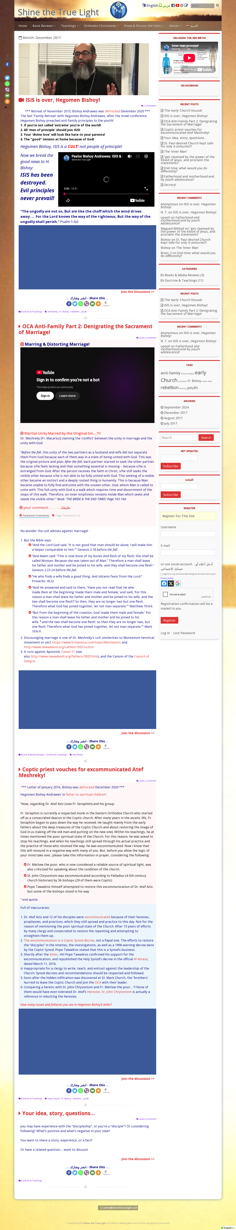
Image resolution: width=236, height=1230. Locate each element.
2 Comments (150, 105)
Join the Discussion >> (137, 292)
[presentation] (87, 125)
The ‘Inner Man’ (175, 151)
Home (23, 26)
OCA (98, 982)
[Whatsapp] (80, 303)
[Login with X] (171, 583)
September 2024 (176, 407)
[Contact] (186, 5)
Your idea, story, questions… (58, 1113)
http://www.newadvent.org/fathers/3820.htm (64, 656)
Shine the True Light (58, 12)
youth (84, 311)
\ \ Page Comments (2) (66, 515)
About (173, 26)
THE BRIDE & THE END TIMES (86, 499)
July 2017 (170, 423)
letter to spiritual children (85, 794)
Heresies (93, 992)
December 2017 (175, 413)
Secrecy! (170, 185)
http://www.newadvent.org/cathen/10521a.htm (59, 647)
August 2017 (173, 418)
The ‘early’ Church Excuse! (183, 110)
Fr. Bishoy (64, 311)
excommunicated (97, 917)
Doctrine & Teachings (31, 311)
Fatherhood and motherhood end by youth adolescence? (187, 178)
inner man (207, 381)
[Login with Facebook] (164, 583)
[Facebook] (173, 5)
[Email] (182, 5)
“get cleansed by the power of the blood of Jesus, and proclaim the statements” (188, 160)
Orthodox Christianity (100, 26)
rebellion (75, 311)
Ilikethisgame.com (128, 1223)
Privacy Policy (167, 578)
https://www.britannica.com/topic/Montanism (86, 642)
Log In (165, 632)
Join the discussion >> (137, 1078)
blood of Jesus (187, 373)
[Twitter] (74, 303)
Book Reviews (43, 26)
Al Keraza (141, 959)
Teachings (68, 26)
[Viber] (86, 303)
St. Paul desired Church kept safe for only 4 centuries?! (187, 144)
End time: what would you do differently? (184, 169)
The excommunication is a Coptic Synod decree (59, 940)
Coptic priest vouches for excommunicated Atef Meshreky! (81, 772)
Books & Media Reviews (32, 755)
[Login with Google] (177, 583)
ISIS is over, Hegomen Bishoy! (63, 99)
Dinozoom (164, 1223)
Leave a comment (147, 337)
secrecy (183, 388)
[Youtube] (178, 5)
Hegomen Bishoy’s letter (94, 1004)
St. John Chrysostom (117, 992)
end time (182, 381)
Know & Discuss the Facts (142, 26)
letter (54, 954)
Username (168, 527)
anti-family (53, 311)
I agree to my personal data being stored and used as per (188, 576)
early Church (54, 1098)
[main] (87, 125)
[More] (98, 303)
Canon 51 (68, 652)
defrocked (112, 111)
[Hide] (5, 107)
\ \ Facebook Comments (34, 515)
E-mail (165, 545)
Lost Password (184, 632)
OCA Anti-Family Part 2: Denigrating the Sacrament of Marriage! (85, 329)
